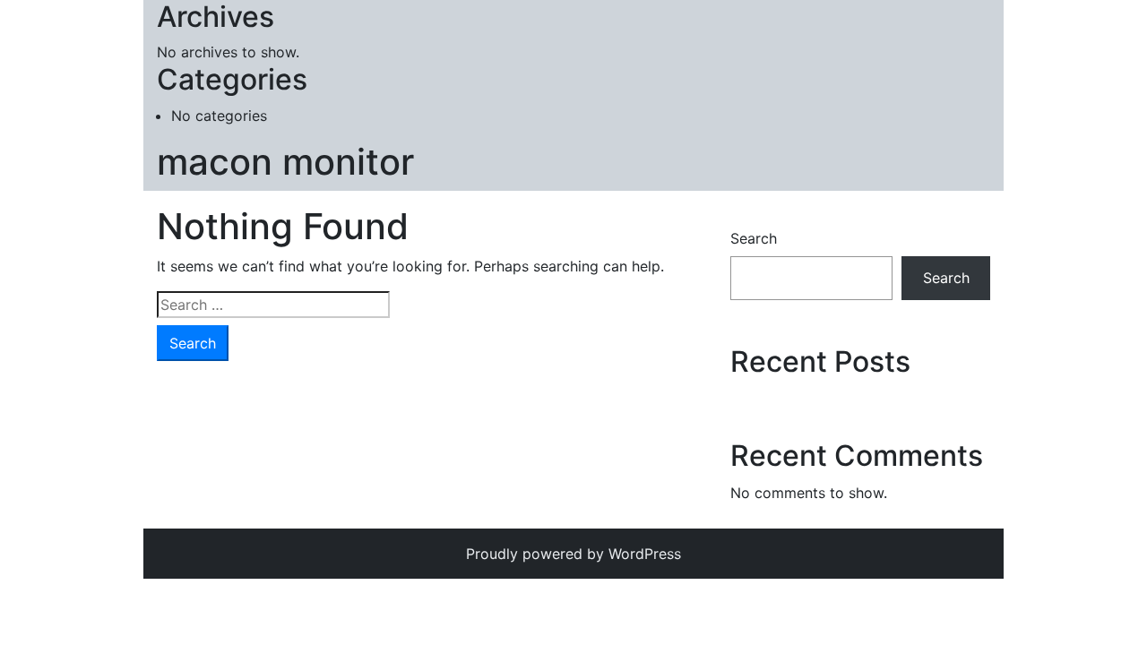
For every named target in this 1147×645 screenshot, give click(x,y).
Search (753, 238)
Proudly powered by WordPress (573, 554)
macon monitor (285, 162)
